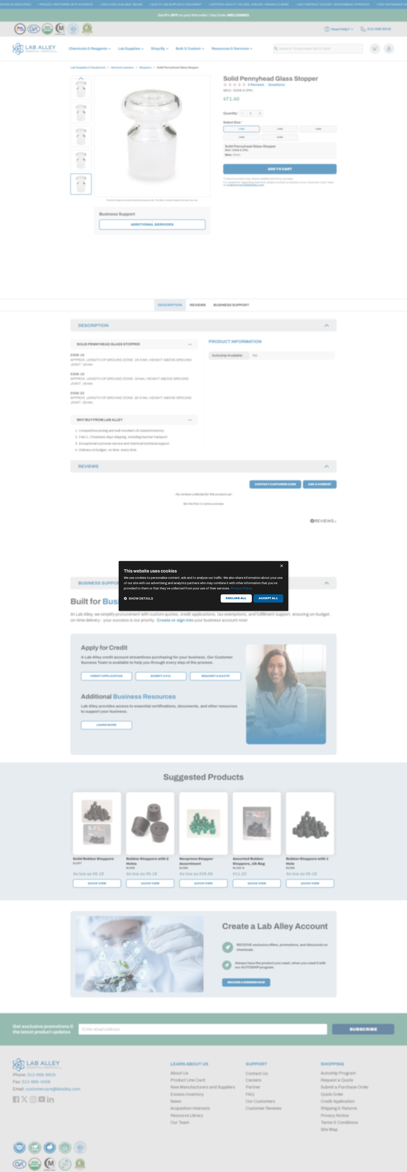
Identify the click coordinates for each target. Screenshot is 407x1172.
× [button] (281, 566)
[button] (138, 598)
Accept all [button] (268, 598)
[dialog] (203, 586)
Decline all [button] (236, 598)
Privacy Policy (241, 588)
